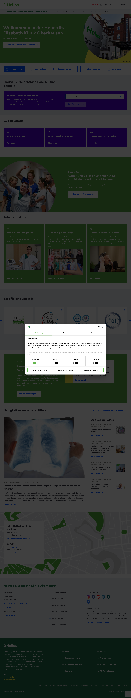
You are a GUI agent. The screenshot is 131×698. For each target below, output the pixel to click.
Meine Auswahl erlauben (65, 370)
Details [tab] (65, 333)
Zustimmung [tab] (39, 333)
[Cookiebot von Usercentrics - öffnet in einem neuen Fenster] (96, 327)
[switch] (55, 363)
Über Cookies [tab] (92, 333)
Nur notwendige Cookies (40, 370)
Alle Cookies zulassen (91, 370)
